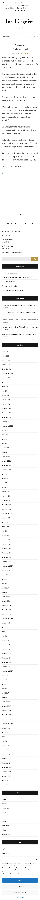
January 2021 (6, 500)
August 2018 (6, 623)
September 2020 (7, 513)
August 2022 (6, 430)
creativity (5, 804)
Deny (20, 886)
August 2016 (6, 728)
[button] (37, 859)
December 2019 (7, 553)
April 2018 (5, 640)
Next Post (29, 223)
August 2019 (6, 570)
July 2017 (5, 680)
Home (5, 3)
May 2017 (5, 688)
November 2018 (7, 610)
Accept (20, 880)
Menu (7, 36)
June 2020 (5, 527)
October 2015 (6, 772)
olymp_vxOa (6, 320)
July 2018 (5, 627)
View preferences (20, 892)
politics (4, 830)
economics (5, 808)
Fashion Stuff (9, 8)
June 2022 (5, 439)
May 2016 (5, 741)
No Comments (26, 53)
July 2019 (5, 575)
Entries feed (5, 853)
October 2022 (6, 422)
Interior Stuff (21, 8)
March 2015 (6, 785)
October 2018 (6, 614)
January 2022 (6, 461)
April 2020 (5, 535)
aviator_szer (6, 305)
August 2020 (6, 518)
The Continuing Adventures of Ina (12, 290)
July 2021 (5, 474)
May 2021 (5, 483)
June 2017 (5, 684)
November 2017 (7, 662)
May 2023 (5, 391)
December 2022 (7, 413)
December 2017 (7, 658)
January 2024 (6, 365)
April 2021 (5, 487)
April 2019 (5, 588)
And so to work (8, 246)
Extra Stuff (8, 5)
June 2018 (5, 632)
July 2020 (5, 522)
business (4, 799)
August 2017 (6, 675)
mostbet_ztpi (6, 327)
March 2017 (6, 697)
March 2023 (6, 400)
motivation (5, 825)
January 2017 (6, 706)
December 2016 (7, 710)
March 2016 (6, 750)
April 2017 (5, 693)
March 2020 (6, 540)
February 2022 (6, 457)
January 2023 (6, 408)
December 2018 (7, 605)
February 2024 (6, 360)
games (4, 812)
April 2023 (5, 395)
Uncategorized (20, 45)
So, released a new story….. (12, 252)
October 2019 (6, 562)
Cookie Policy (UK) (22, 5)
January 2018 (6, 653)
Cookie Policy (20, 897)
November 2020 (7, 505)
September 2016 (7, 723)
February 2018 (6, 649)
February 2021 (6, 496)
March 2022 (6, 452)
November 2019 (7, 557)
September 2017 (7, 671)
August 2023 (6, 378)
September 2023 (7, 373)
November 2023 (7, 369)
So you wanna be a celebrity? (11, 273)
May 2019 (5, 583)
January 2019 (6, 601)
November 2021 (7, 465)
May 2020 (5, 531)
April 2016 (5, 745)
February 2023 (6, 404)
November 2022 (7, 417)
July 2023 (5, 382)
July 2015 (5, 780)
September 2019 (7, 566)
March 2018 (6, 645)
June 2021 (5, 478)
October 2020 (6, 509)
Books (23, 3)
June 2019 (5, 579)
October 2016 (6, 719)
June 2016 (5, 737)
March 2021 (6, 492)
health (4, 821)
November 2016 (7, 715)
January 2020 (6, 548)
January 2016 (6, 759)
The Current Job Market (9, 286)
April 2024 (5, 351)
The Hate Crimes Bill (8, 282)
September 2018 (7, 618)
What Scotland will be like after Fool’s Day (15, 277)
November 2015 (7, 767)
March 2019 (6, 592)
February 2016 (6, 754)
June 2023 (5, 386)
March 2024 (6, 356)
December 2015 (7, 763)
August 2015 (6, 776)
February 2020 (6, 544)
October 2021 (6, 470)
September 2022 (7, 426)
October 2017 (6, 667)
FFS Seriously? (7, 239)
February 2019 (6, 597)
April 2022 (5, 448)
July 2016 (5, 732)
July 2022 (5, 435)
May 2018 (5, 636)
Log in (3, 849)
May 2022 (5, 443)
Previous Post (11, 223)
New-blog (14, 3)
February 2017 (6, 702)
